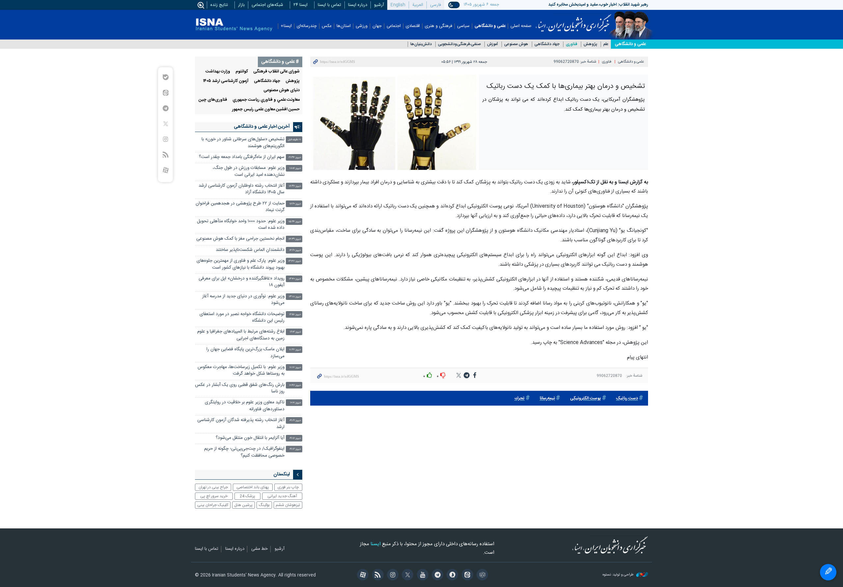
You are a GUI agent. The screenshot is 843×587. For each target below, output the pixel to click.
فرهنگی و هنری (438, 26)
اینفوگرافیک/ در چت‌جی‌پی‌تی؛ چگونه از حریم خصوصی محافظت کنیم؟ (244, 452)
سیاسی (463, 26)
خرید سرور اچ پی (214, 496)
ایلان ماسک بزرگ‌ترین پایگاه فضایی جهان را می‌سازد (245, 353)
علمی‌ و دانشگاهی (630, 44)
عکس (327, 26)
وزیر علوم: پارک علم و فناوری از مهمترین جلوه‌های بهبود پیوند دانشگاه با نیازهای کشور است (241, 264)
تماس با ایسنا (329, 5)
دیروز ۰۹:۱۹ (295, 420)
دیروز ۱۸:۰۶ (295, 168)
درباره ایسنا (357, 5)
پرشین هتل (243, 505)
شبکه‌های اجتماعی (267, 5)
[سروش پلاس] (451, 575)
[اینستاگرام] (391, 575)
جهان (377, 26)
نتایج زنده (219, 5)
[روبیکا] (481, 575)
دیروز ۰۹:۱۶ (295, 438)
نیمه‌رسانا (547, 398)
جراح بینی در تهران (213, 487)
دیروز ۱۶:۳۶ (295, 186)
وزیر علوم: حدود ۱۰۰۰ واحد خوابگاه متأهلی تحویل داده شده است (241, 224)
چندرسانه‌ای (307, 26)
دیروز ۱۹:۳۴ (294, 157)
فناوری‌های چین (213, 99)
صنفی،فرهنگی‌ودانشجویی (459, 44)
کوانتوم (241, 71)
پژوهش (590, 44)
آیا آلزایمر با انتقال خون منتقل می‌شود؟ (250, 438)
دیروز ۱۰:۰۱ (295, 403)
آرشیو (379, 5)
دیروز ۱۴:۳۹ (294, 239)
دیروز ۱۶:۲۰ (295, 204)
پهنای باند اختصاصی (252, 487)
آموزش (492, 44)
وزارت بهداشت (217, 71)
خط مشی (259, 549)
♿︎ (828, 572)
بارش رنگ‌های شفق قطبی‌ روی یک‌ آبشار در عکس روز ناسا (240, 388)
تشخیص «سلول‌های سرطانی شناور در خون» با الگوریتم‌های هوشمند (243, 142)
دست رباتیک (627, 398)
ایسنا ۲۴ (300, 5)
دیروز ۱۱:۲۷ (295, 350)
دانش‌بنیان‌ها (421, 44)
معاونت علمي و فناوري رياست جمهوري (266, 99)
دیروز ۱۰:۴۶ (295, 385)
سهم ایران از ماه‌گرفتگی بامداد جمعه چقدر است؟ (242, 157)
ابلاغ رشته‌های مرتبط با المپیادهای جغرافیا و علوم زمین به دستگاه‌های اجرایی (241, 335)
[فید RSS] (376, 575)
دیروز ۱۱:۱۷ (295, 367)
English (398, 5)
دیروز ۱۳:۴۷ (294, 261)
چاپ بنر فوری (288, 487)
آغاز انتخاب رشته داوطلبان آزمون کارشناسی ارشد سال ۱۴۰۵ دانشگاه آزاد (242, 189)
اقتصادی (413, 26)
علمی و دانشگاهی (490, 26)
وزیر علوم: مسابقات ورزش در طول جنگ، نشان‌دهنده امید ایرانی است (249, 171)
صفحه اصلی (520, 26)
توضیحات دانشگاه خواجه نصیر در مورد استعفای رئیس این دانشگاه (242, 317)
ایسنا (573, 21)
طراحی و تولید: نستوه (619, 575)
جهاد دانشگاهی (546, 44)
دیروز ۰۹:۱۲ (295, 449)
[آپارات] (361, 575)
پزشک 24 (247, 496)
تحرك (519, 398)
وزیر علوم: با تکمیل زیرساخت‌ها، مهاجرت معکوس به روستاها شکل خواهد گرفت (241, 370)
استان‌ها (344, 26)
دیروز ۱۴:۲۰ (295, 250)
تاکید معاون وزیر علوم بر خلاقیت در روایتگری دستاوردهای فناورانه (245, 406)
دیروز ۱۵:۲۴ (294, 222)
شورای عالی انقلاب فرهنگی (276, 71)
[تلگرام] (436, 575)
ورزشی (361, 26)
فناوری (571, 44)
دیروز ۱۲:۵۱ (295, 314)
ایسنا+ (286, 26)
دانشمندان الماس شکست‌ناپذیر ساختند (250, 250)
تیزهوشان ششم (288, 505)
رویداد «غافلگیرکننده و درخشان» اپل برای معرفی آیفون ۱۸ (242, 282)
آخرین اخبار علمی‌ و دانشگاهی (262, 127)
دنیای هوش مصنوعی (281, 90)
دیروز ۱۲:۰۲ (295, 332)
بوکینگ (264, 505)
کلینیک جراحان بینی (212, 505)
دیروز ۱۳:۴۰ (295, 279)
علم (606, 44)
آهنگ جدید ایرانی (282, 496)
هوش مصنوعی (516, 44)
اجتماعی (394, 26)
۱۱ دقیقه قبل (294, 140)
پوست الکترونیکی (585, 398)
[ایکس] (406, 575)
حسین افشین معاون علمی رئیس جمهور (266, 109)
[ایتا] (466, 575)
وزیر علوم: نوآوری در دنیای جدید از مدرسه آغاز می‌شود (243, 300)
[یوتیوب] (421, 575)
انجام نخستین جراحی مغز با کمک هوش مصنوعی (240, 238)
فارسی (435, 5)
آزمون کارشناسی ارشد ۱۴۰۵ (226, 81)
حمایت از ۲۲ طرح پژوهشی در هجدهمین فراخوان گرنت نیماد (240, 207)
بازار (241, 5)
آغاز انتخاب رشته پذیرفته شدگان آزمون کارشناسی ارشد (241, 423)
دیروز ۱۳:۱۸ (295, 297)
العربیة (417, 5)
